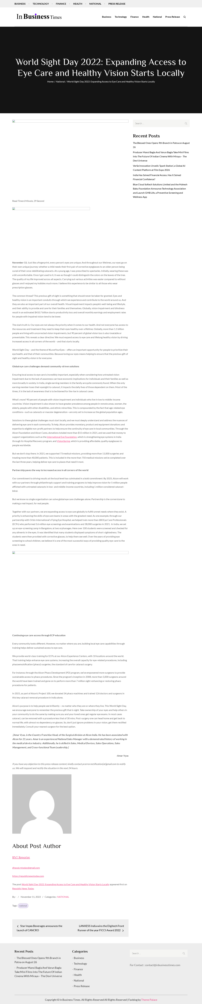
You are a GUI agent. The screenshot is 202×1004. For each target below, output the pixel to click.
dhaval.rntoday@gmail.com (26, 867)
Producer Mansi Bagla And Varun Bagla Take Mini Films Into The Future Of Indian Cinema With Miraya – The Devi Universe (161, 156)
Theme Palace (149, 999)
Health (77, 3)
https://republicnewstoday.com (28, 876)
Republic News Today (23, 888)
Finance (61, 3)
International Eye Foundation (62, 436)
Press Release (116, 3)
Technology (41, 3)
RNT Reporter (21, 857)
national (23, 905)
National (95, 3)
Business (20, 3)
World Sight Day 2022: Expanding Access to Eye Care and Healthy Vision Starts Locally (65, 884)
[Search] (185, 16)
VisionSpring (63, 441)
